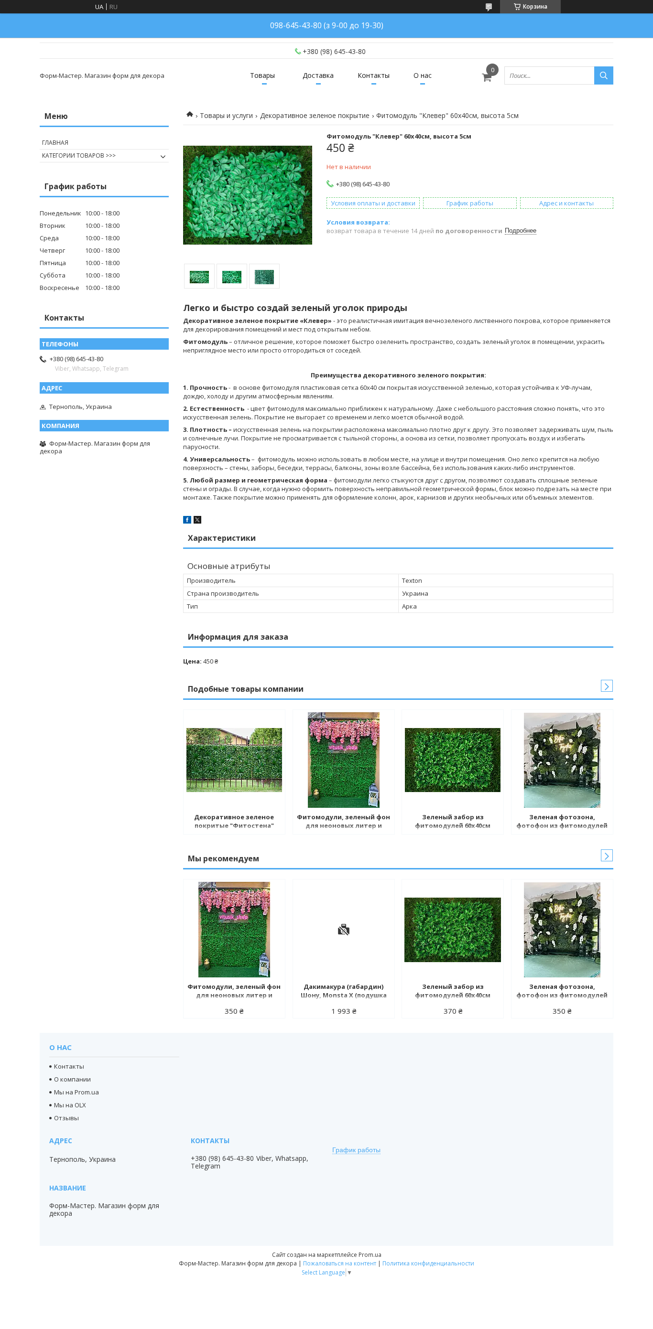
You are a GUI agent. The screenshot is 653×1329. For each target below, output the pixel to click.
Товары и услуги (226, 115)
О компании (72, 1079)
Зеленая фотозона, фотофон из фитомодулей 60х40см (562, 822)
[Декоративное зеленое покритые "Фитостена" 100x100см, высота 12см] (234, 760)
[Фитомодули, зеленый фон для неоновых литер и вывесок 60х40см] (343, 760)
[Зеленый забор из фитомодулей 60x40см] (452, 760)
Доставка (318, 75)
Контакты (374, 75)
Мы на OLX (70, 1105)
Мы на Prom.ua (76, 1092)
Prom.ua (370, 1255)
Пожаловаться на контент (339, 1263)
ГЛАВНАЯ (55, 143)
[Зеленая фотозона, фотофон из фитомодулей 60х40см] (562, 760)
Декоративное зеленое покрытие (315, 115)
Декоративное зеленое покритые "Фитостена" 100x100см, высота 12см (234, 822)
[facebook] (187, 521)
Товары (262, 75)
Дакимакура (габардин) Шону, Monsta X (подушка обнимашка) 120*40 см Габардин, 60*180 (344, 991)
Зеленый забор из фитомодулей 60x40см (452, 821)
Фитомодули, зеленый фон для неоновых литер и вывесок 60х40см (343, 822)
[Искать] (603, 75)
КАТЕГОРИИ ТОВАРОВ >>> (79, 155)
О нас (423, 75)
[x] (197, 521)
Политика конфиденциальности (428, 1263)
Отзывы (66, 1118)
